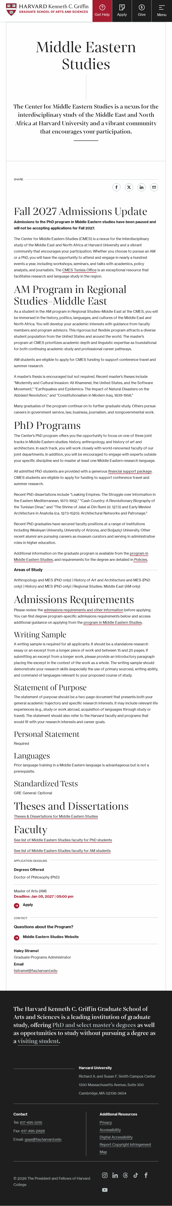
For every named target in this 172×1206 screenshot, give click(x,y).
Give (142, 14)
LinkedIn (142, 187)
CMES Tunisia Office (79, 270)
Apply (122, 14)
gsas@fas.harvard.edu (43, 1139)
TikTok (135, 1176)
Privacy (106, 1122)
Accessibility (110, 1130)
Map (103, 1152)
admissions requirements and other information (83, 610)
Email (154, 187)
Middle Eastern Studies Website (51, 936)
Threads (124, 1176)
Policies (140, 559)
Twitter (129, 187)
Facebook (116, 187)
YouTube (104, 1191)
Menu (161, 14)
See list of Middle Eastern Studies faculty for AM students (62, 850)
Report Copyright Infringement (125, 1144)
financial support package (130, 471)
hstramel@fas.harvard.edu (35, 970)
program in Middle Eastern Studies (113, 622)
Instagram (104, 1176)
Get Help (102, 14)
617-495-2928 (33, 1131)
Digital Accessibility (116, 1137)
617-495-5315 (31, 1122)
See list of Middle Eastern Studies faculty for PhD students (63, 840)
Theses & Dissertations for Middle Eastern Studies (56, 816)
